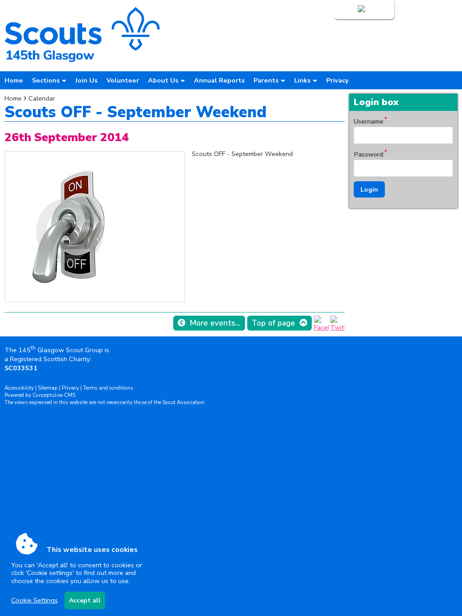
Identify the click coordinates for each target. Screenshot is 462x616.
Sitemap (48, 387)
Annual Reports (219, 80)
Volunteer (122, 80)
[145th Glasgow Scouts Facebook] (321, 327)
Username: (369, 121)
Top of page (273, 323)
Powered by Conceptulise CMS (40, 395)
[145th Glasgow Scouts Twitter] (337, 327)
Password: (369, 154)
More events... (215, 323)
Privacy (337, 80)
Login (348, 9)
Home (14, 80)
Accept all (85, 600)
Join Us (86, 80)
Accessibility (19, 387)
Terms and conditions (108, 387)
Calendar (41, 98)
